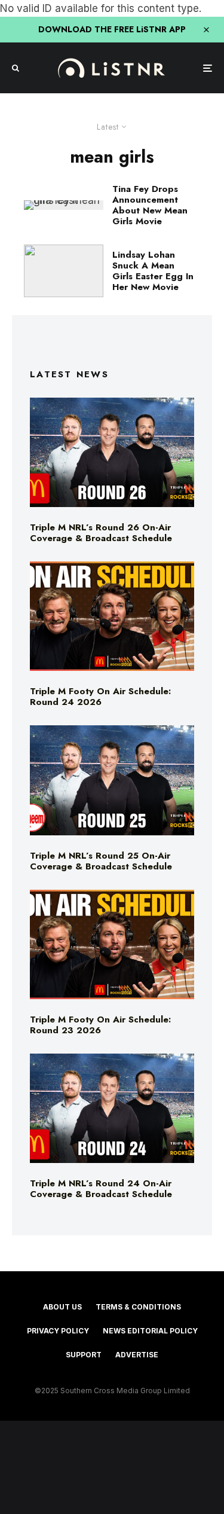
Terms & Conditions (138, 1306)
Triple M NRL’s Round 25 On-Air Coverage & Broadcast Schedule (101, 861)
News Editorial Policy (150, 1330)
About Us (62, 1306)
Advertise (136, 1354)
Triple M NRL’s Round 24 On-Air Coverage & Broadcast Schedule (101, 1188)
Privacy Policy (58, 1330)
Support (84, 1354)
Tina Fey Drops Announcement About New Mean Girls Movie (150, 205)
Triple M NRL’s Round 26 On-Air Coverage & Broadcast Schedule (101, 533)
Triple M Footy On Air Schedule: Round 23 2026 (100, 1025)
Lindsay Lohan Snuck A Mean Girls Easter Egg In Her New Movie (153, 270)
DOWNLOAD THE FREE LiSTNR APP (112, 29)
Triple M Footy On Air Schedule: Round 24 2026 (100, 696)
